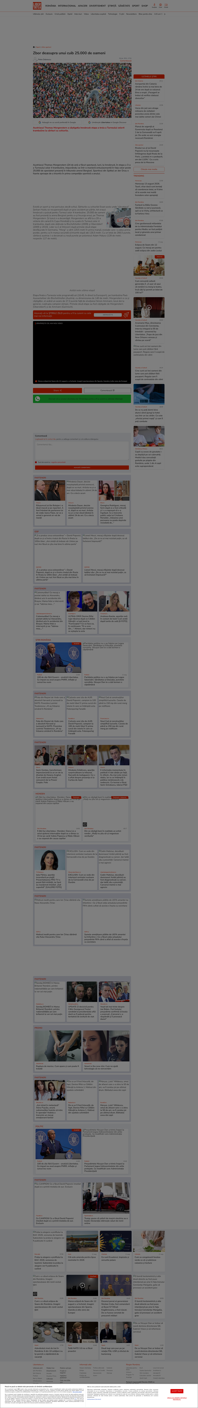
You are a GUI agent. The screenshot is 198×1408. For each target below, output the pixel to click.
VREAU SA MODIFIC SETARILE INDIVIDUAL (177, 1399)
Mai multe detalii (77, 1392)
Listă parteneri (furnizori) (94, 1399)
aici (76, 1398)
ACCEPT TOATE (177, 1391)
